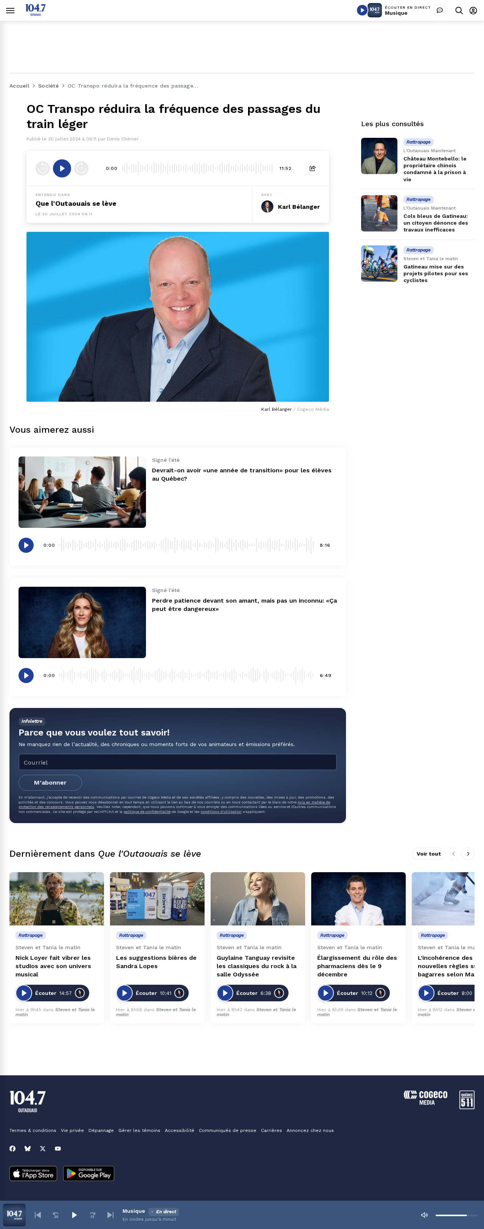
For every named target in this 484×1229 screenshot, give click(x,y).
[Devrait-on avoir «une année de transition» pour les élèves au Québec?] (82, 492)
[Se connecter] (473, 10)
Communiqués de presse (227, 1130)
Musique (396, 13)
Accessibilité (179, 1130)
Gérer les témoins (139, 1130)
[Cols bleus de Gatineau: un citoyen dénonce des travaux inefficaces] (379, 213)
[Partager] (313, 168)
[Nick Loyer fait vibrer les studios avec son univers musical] (56, 898)
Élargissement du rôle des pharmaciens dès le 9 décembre (357, 966)
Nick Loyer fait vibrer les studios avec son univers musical (53, 966)
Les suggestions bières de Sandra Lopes (156, 962)
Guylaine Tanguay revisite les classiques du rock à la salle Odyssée (256, 966)
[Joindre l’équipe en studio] (439, 10)
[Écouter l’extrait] (62, 168)
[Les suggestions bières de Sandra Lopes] (157, 898)
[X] (43, 1149)
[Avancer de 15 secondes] (81, 168)
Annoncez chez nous (310, 1130)
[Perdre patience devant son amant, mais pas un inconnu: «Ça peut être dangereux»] (82, 622)
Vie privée (72, 1130)
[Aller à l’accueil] (35, 13)
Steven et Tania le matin (55, 1012)
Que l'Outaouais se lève (76, 203)
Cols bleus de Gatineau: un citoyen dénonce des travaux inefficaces (435, 223)
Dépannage (101, 1130)
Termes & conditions (32, 1130)
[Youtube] (58, 1149)
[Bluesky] (28, 1149)
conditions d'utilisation (221, 812)
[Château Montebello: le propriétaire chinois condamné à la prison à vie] (379, 156)
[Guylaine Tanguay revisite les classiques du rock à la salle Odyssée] (258, 898)
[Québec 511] (467, 1107)
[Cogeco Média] (425, 1102)
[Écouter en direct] (362, 10)
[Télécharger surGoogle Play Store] (88, 1174)
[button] (37, 1215)
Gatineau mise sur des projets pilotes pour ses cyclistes (435, 273)
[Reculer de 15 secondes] (43, 168)
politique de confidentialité (147, 812)
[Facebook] (12, 1149)
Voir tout (429, 854)
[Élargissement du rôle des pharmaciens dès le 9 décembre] (358, 898)
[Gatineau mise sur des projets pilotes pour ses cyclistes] (379, 263)
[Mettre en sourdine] (424, 1215)
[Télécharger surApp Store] (33, 1174)
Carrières (271, 1130)
